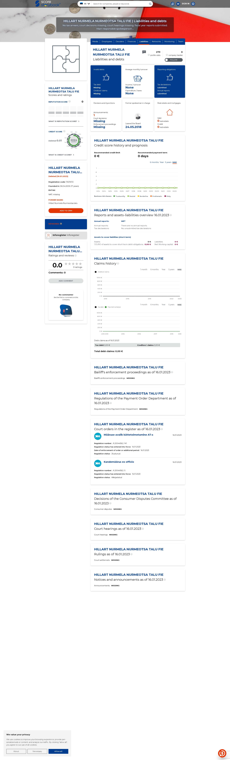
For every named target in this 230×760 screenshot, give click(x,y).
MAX (174, 162)
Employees (107, 41)
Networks (156, 41)
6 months (154, 162)
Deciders (120, 41)
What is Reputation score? (63, 121)
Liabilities (144, 41)
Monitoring (169, 41)
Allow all (58, 751)
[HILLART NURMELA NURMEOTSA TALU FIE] (66, 59)
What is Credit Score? (60, 155)
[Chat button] (173, 4)
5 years (168, 162)
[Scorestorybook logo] (47, 3)
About (16, 751)
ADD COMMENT (66, 281)
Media (95, 41)
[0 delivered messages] (144, 52)
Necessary (37, 751)
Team (180, 41)
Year (162, 162)
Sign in (185, 4)
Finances (132, 41)
